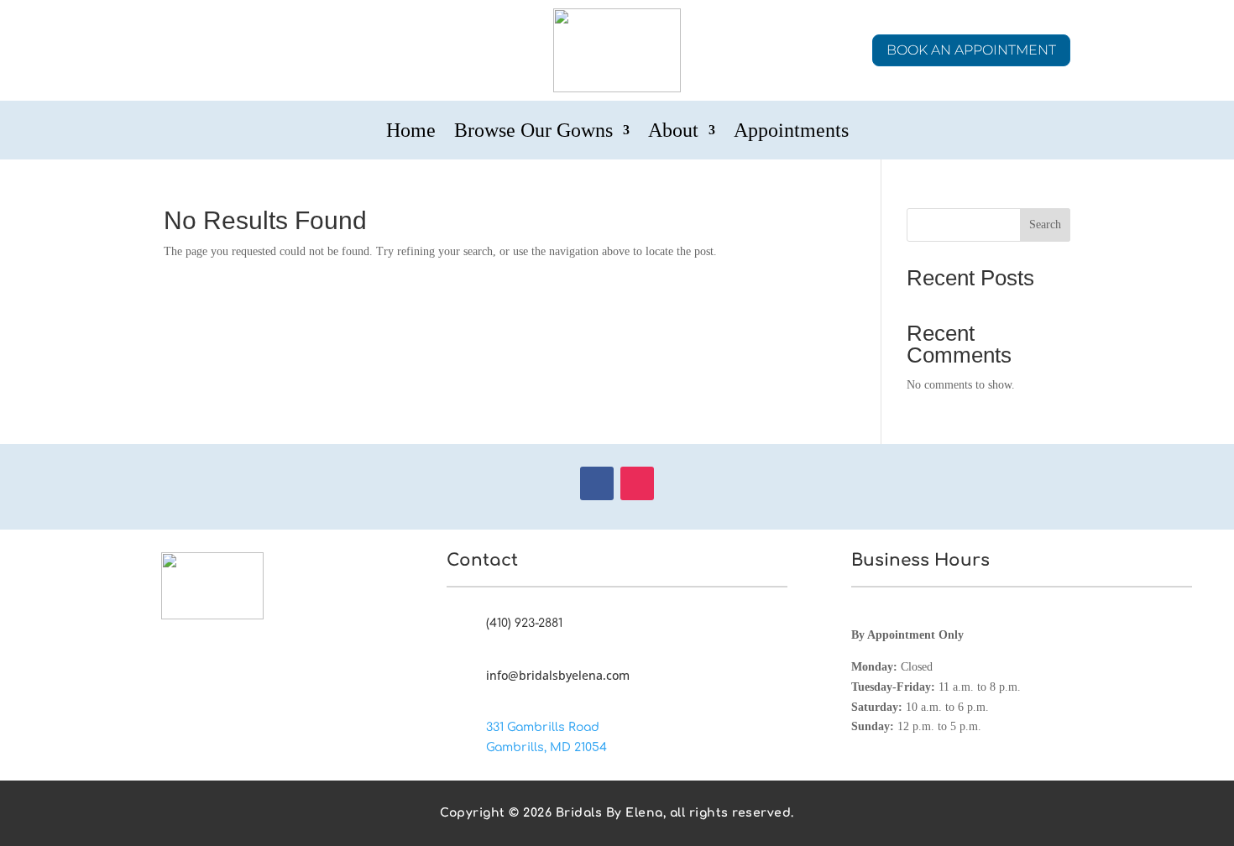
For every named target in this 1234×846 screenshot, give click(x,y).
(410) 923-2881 (524, 623)
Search (1045, 224)
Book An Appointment (971, 50)
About (673, 132)
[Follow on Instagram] (637, 483)
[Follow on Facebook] (597, 483)
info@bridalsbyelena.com (558, 675)
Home (411, 132)
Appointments (791, 132)
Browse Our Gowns (533, 132)
